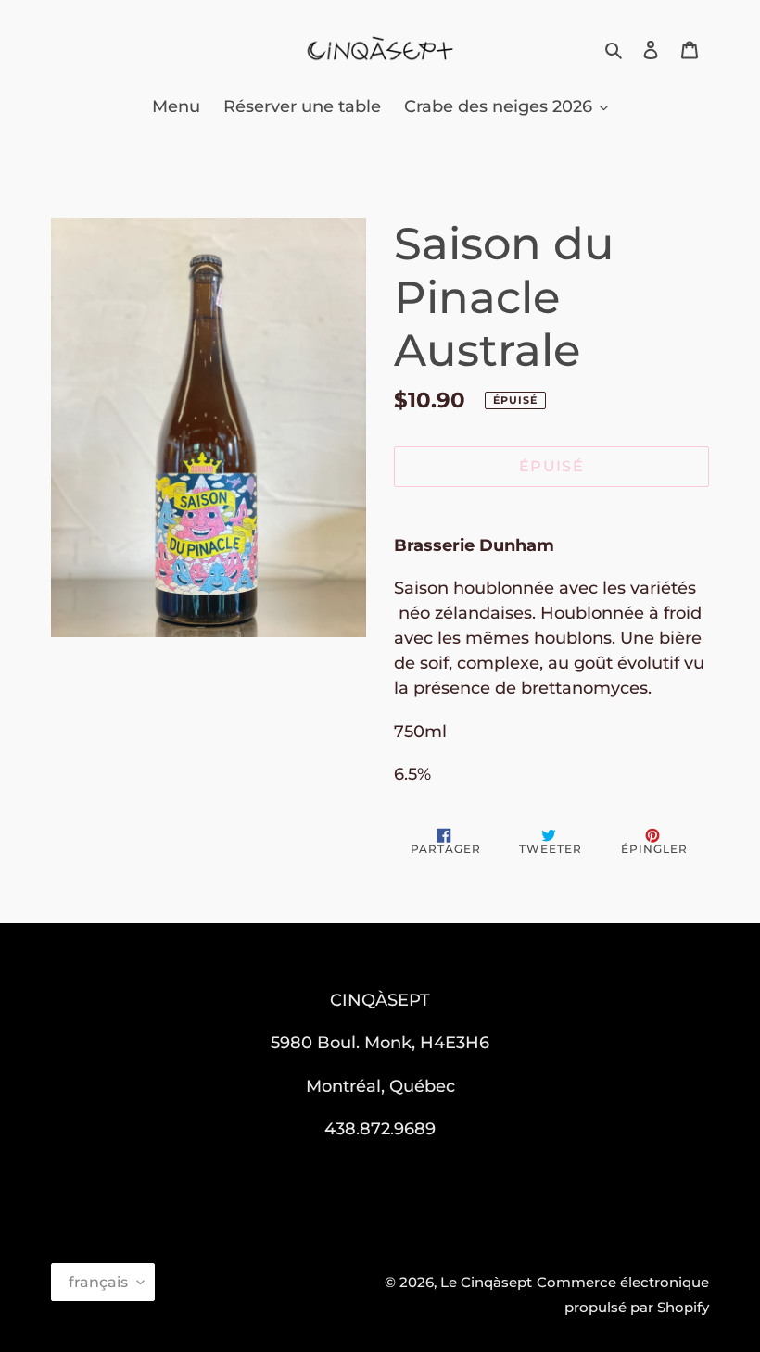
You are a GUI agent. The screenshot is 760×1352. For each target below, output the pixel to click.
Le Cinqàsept (486, 1282)
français (98, 1282)
